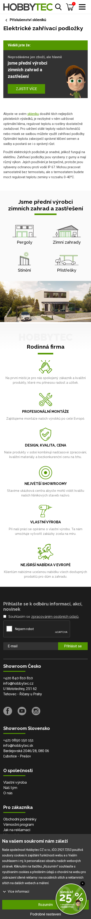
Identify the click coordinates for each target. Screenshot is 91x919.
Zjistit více (26, 89)
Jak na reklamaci (16, 830)
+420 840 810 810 (18, 678)
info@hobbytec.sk (18, 745)
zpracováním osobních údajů (55, 617)
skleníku (33, 114)
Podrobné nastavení (45, 914)
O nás (8, 793)
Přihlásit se (73, 646)
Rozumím (45, 905)
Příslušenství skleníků (28, 20)
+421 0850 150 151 (18, 740)
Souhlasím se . (43, 617)
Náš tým (10, 788)
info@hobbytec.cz (18, 683)
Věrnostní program (18, 824)
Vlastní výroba (15, 782)
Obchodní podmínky (19, 819)
